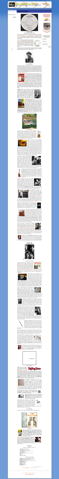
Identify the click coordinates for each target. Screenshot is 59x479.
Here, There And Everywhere (33, 269)
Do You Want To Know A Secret (25, 269)
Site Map (50, 0)
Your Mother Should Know (31, 35)
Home (48, 0)
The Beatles (25, 369)
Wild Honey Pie (31, 111)
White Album (20, 40)
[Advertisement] (12, 33)
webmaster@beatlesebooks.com (29, 474)
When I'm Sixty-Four (23, 35)
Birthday (19, 44)
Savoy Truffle (35, 467)
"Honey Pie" (12, 9)
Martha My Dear (38, 196)
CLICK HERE (44, 30)
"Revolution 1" (24, 467)
